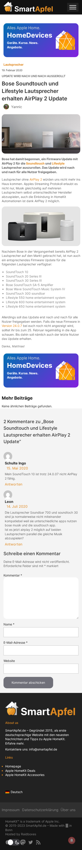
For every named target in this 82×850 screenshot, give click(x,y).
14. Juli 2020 (17, 506)
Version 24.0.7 (12, 326)
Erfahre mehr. (14, 743)
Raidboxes (28, 834)
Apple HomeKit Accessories (24, 775)
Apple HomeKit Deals (20, 770)
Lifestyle (58, 163)
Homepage (13, 766)
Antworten (13, 484)
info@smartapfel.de (43, 749)
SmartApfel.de (15, 730)
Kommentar (12, 575)
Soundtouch (35, 163)
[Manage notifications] (71, 840)
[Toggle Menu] (72, 7)
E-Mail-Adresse (15, 642)
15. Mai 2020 (17, 468)
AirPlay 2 (36, 179)
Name (8, 624)
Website (9, 661)
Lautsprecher (13, 64)
